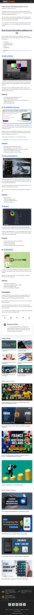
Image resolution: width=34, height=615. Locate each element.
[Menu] (30, 1)
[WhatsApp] (29, 318)
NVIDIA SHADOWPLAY (10, 156)
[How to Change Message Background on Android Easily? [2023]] (17, 501)
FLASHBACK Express (11, 107)
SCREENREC (8, 249)
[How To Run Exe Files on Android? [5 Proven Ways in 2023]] (17, 523)
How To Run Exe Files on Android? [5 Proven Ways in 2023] (14, 533)
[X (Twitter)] (11, 318)
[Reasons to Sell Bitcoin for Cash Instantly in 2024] (17, 471)
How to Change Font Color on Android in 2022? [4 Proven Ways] (15, 556)
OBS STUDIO (8, 56)
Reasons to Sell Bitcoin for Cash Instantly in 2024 (12, 484)
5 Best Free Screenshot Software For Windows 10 (18, 139)
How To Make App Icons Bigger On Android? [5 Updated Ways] (15, 578)
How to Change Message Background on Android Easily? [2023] (15, 511)
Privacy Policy (17, 609)
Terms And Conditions (17, 611)
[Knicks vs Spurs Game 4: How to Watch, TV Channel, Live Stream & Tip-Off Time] (17, 415)
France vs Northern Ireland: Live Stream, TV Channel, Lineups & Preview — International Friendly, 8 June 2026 (10, 592)
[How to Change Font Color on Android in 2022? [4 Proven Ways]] (17, 546)
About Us (7, 609)
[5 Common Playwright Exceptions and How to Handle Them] (9, 344)
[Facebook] (5, 318)
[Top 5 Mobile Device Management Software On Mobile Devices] (9, 357)
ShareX (6, 206)
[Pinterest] (17, 318)
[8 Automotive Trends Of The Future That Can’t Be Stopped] (9, 369)
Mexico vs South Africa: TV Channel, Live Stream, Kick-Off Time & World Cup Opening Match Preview (10, 597)
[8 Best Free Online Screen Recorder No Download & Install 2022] (25, 369)
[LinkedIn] (23, 318)
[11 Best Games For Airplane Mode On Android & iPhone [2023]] (25, 344)
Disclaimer (26, 609)
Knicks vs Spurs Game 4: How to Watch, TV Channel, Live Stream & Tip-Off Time (26, 591)
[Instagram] (17, 604)
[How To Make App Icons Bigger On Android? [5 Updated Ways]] (17, 568)
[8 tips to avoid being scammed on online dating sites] (25, 357)
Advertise (22, 609)
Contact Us (12, 609)
